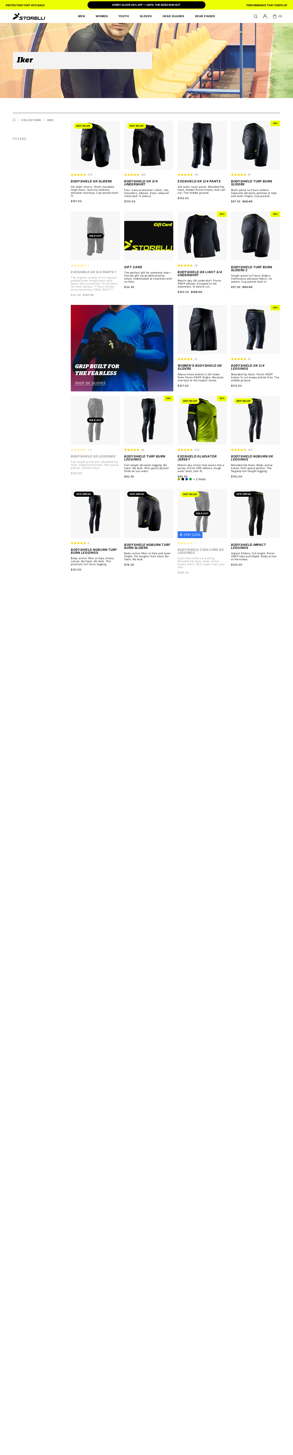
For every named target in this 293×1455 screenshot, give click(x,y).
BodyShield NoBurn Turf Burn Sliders (147, 546)
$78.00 (129, 564)
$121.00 (76, 569)
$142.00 (183, 198)
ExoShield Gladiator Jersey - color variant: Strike (179, 479)
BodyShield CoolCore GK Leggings (201, 551)
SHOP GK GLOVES (90, 383)
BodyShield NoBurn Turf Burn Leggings (94, 551)
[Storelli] (29, 16)
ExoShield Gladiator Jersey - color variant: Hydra (186, 479)
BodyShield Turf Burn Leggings (144, 458)
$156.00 (183, 572)
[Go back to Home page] (14, 120)
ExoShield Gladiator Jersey (197, 458)
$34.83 (129, 287)
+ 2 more (199, 479)
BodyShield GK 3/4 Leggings (247, 367)
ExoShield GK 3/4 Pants (199, 181)
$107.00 (76, 201)
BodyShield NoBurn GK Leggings (252, 458)
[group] (146, 5)
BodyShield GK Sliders (91, 181)
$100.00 (76, 473)
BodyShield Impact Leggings (248, 546)
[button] (255, 16)
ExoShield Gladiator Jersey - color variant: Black (182, 479)
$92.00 (129, 476)
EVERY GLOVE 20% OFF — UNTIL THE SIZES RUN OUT (146, 4)
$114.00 (236, 386)
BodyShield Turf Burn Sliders (251, 183)
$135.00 (129, 201)
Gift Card (133, 267)
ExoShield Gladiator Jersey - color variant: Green (190, 479)
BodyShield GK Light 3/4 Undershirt (200, 274)
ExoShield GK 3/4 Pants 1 (93, 272)
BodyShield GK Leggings (93, 456)
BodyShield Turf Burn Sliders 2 (251, 269)
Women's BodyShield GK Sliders (200, 367)
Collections (31, 120)
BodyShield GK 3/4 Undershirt (141, 183)
